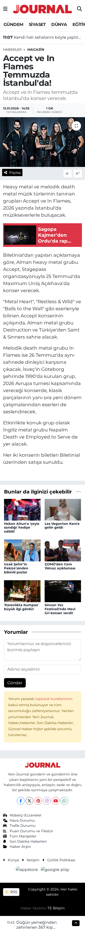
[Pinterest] (38, 801)
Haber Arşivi (20, 847)
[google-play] (55, 870)
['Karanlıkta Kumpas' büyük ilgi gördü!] (22, 590)
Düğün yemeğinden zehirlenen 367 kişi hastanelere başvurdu (38, 927)
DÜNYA (59, 24)
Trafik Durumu (22, 826)
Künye (13, 860)
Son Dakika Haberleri (28, 841)
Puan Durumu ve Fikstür (31, 831)
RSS (13, 892)
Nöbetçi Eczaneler (26, 815)
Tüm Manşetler (23, 836)
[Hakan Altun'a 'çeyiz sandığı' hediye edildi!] (22, 509)
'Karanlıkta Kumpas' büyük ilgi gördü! (21, 607)
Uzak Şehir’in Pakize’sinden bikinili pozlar (16, 568)
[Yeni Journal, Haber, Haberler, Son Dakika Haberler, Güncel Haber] (42, 8)
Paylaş (15, 172)
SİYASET (37, 24)
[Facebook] (21, 801)
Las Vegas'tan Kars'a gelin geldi (62, 526)
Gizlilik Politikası (61, 860)
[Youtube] (56, 801)
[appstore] (27, 870)
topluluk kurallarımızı (53, 699)
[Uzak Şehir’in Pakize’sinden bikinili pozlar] (22, 550)
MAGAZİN (35, 49)
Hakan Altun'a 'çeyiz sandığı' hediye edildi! (21, 528)
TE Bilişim (56, 908)
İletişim (33, 860)
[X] (29, 801)
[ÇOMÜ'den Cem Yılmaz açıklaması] (63, 550)
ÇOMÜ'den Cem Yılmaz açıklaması (60, 566)
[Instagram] (47, 801)
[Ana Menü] (5, 9)
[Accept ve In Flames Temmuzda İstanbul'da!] (42, 142)
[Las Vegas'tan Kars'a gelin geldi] (63, 509)
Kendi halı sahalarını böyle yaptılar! (42, 37)
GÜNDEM (13, 24)
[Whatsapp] (64, 801)
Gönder (14, 682)
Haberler (12, 49)
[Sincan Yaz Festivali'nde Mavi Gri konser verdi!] (63, 590)
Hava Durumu (22, 820)
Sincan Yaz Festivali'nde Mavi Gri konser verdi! (60, 609)
